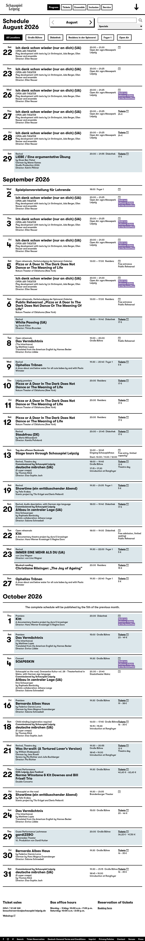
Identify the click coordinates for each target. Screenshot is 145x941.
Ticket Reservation (36, 939)
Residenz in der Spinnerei (82, 37)
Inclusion (94, 7)
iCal (119, 47)
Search (20, 939)
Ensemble (79, 7)
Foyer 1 (107, 37)
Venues (131, 939)
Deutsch (52, 939)
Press (140, 939)
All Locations (13, 37)
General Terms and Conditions (71, 939)
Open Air (124, 37)
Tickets (66, 7)
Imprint (92, 939)
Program (53, 7)
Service (107, 7)
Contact (121, 939)
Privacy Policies (106, 939)
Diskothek (55, 37)
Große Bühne (35, 37)
